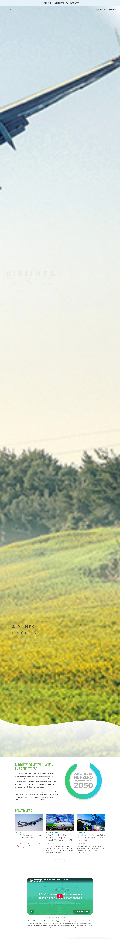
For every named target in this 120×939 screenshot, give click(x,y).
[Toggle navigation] (5, 9)
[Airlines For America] (106, 10)
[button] (57, 862)
